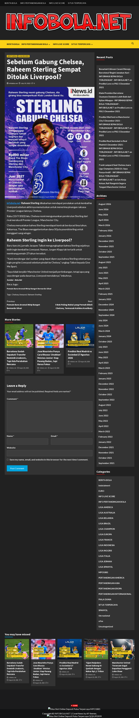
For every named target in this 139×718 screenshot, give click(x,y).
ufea (101, 621)
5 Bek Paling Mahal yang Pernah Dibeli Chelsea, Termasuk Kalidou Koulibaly (73, 305)
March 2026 (104, 225)
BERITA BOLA (11, 3)
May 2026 (103, 214)
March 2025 (104, 288)
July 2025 (103, 267)
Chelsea (15, 294)
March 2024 (104, 331)
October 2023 (105, 341)
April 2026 (103, 220)
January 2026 (105, 236)
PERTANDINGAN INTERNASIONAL (115, 594)
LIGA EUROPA (105, 534)
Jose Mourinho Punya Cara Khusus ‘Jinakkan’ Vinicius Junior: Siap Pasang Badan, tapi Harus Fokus (49, 358)
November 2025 (106, 246)
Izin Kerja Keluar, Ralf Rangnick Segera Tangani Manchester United (112, 183)
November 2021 (106, 452)
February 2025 (106, 294)
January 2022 (105, 442)
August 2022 (105, 405)
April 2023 (103, 362)
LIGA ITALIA (104, 556)
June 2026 (103, 209)
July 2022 (103, 410)
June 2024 (103, 325)
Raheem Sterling (35, 294)
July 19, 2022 (26, 83)
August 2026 (105, 204)
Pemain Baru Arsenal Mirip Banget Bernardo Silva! (29, 288)
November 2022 (106, 389)
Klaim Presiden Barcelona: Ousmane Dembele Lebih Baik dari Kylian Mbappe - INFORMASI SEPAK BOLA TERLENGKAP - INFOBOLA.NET (115, 100)
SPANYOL (103, 610)
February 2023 (106, 373)
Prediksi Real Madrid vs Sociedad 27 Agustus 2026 (80, 354)
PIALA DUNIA (105, 599)
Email (54, 436)
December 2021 (106, 447)
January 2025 (105, 299)
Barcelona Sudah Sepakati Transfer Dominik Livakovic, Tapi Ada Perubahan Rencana (17, 358)
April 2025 (103, 283)
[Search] (132, 43)
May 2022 (103, 421)
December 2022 (106, 384)
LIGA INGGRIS (24, 56)
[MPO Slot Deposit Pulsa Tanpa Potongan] (74, 708)
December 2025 (106, 241)
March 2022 (104, 431)
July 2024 (103, 320)
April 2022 (103, 426)
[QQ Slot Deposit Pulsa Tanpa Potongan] (74, 716)
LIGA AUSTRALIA (107, 512)
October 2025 (105, 251)
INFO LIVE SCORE (57, 3)
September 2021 (106, 463)
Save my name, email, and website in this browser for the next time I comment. (49, 459)
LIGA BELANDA (106, 518)
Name (10, 436)
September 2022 (106, 399)
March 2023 (104, 368)
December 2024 (106, 304)
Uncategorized (106, 626)
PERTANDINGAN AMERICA (111, 577)
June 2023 (103, 352)
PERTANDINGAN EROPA (110, 588)
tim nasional (104, 615)
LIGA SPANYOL (106, 567)
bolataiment (23, 342)
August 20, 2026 (92, 677)
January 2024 (105, 336)
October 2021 (105, 458)
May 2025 (103, 278)
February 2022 (106, 436)
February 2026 (106, 230)
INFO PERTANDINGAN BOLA (33, 3)
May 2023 (103, 357)
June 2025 (103, 273)
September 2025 (106, 257)
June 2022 (103, 415)
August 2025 (105, 262)
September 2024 (106, 315)
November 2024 (106, 310)
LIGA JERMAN (105, 561)
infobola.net (13, 83)
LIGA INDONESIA (107, 545)
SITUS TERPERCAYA (77, 3)
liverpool (23, 294)
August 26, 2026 (24, 368)
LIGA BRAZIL (105, 523)
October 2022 (105, 394)
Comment (12, 399)
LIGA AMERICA (106, 507)
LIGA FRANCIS (105, 539)
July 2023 (103, 347)
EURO (101, 491)
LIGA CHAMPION (107, 529)
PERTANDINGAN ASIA (109, 583)
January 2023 (105, 378)
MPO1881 (103, 572)
